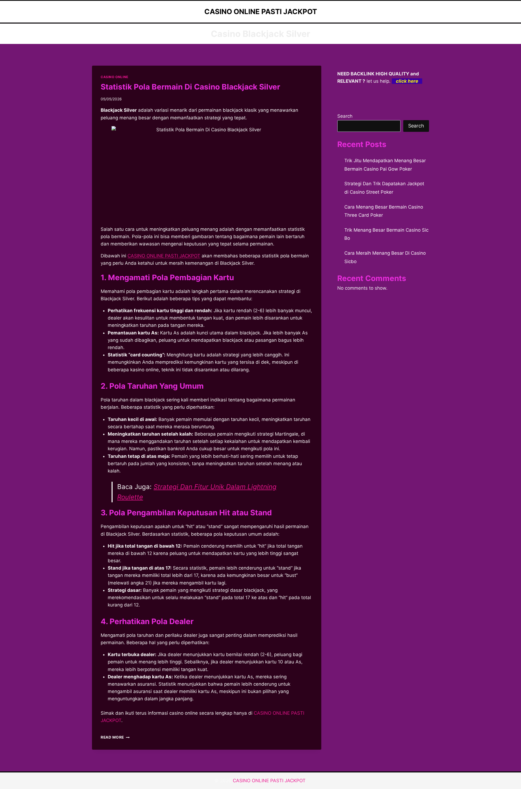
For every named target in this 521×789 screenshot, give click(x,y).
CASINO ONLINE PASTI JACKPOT (164, 255)
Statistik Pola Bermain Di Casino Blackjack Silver (190, 86)
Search (344, 116)
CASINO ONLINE (114, 77)
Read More (115, 737)
